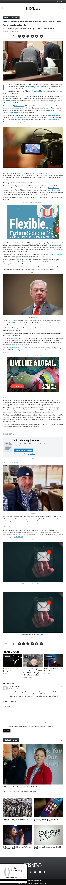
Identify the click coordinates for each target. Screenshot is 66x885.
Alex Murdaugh (30, 86)
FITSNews (6, 673)
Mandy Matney (28, 677)
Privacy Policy (43, 883)
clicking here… (40, 584)
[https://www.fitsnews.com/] (33, 865)
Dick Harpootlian (54, 115)
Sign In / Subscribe (61, 1)
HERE (20, 535)
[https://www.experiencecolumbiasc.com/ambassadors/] (33, 391)
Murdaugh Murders (38, 91)
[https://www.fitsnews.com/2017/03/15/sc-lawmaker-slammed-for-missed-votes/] (53, 660)
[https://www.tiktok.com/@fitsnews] (45, 872)
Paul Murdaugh (11, 100)
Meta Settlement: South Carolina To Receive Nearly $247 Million (46, 820)
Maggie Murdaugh (14, 112)
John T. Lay (19, 175)
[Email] (41, 872)
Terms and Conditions (33, 883)
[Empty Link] (61, 740)
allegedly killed (48, 110)
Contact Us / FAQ (22, 883)
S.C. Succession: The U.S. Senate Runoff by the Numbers (21, 787)
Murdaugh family (10, 108)
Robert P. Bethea (53, 188)
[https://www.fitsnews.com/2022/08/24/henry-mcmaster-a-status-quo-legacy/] (12, 660)
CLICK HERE (41, 535)
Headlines (6, 17)
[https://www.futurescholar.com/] (33, 238)
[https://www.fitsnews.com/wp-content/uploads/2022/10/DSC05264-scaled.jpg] (33, 294)
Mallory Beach (19, 106)
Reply (61, 686)
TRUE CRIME (15, 17)
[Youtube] (36, 872)
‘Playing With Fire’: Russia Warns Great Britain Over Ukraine (15, 820)
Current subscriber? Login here (13, 880)
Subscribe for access (23, 450)
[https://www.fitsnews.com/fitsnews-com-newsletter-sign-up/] (33, 562)
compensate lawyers (24, 117)
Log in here (31, 454)
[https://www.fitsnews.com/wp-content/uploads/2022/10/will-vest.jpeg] (33, 488)
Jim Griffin (11, 323)
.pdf (17, 260)
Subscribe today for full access (14, 877)
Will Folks (6, 31)
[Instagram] (31, 872)
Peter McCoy (31, 175)
